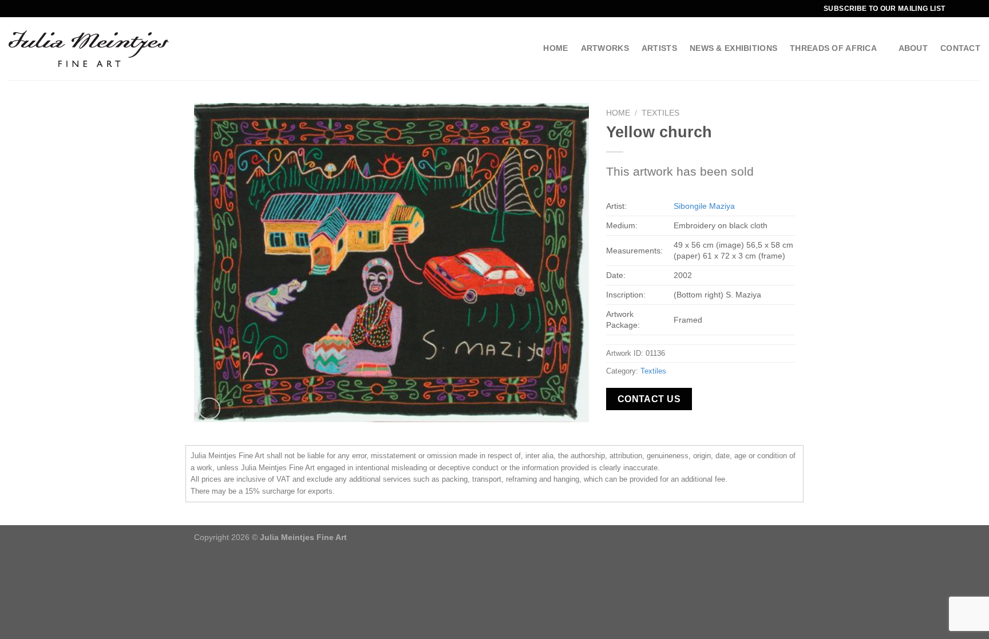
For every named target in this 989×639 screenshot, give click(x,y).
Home (555, 48)
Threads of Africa (833, 48)
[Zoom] (209, 409)
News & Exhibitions (733, 48)
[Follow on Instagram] (974, 9)
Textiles (660, 113)
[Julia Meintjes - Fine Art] (89, 48)
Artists (659, 48)
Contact (960, 48)
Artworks (605, 48)
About (913, 48)
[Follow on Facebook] (963, 9)
